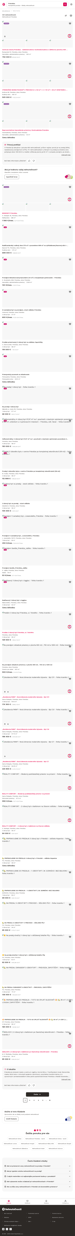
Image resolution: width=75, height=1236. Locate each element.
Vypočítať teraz (11, 177)
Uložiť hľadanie (11, 1119)
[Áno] (29, 161)
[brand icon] (3, 4)
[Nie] (33, 161)
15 (49, 1100)
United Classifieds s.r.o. (16, 1233)
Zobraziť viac (66, 155)
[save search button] (71, 15)
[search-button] (65, 4)
